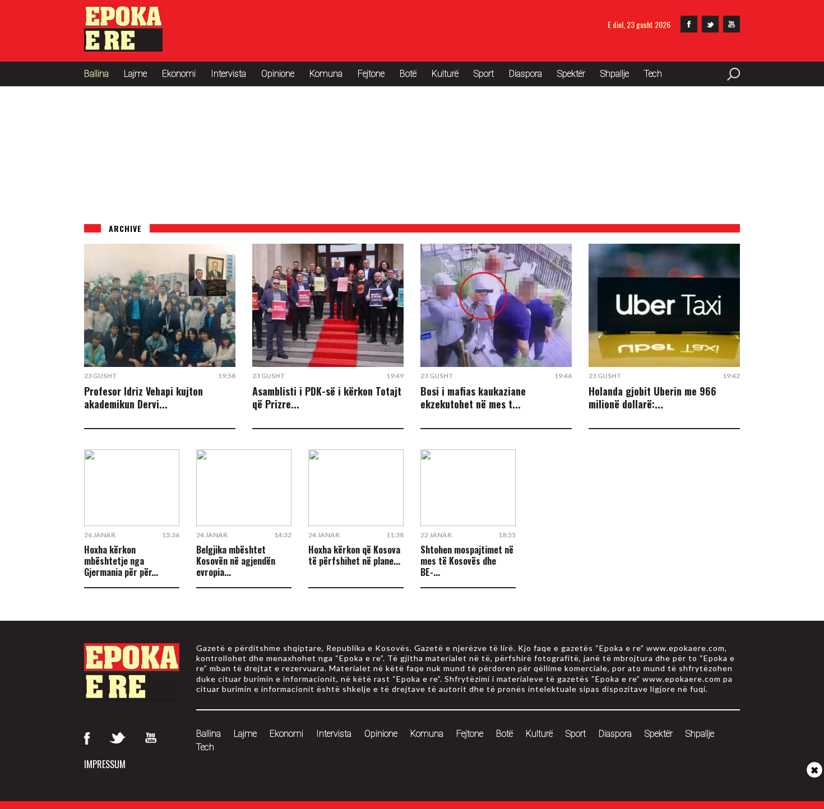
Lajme (135, 73)
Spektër (571, 73)
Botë (408, 73)
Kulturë (445, 73)
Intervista (228, 73)
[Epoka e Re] (123, 48)
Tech (653, 73)
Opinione (277, 73)
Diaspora (525, 73)
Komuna (325, 73)
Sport (484, 73)
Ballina (96, 73)
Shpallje (614, 73)
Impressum (105, 764)
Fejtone (371, 73)
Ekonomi (179, 73)
